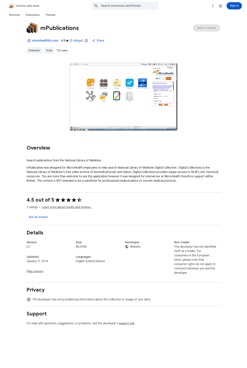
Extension (34, 50)
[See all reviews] (38, 217)
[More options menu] (212, 5)
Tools (49, 50)
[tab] (14, 15)
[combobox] (130, 6)
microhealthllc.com (45, 40)
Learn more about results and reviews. (66, 207)
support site (127, 323)
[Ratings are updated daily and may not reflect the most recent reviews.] (86, 40)
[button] (220, 6)
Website (135, 247)
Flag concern (35, 271)
